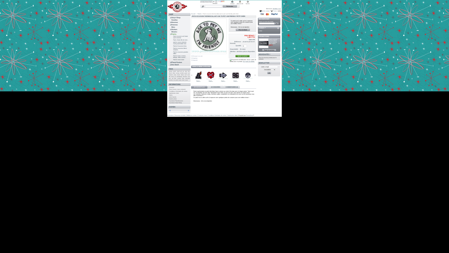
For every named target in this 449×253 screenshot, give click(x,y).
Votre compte (266, 11)
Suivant (255, 75)
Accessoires (215, 87)
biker (174, 73)
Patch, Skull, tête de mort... (180, 40)
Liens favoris (172, 97)
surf (186, 74)
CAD (205, 1)
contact (232, 3)
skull (178, 71)
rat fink (174, 78)
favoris (248, 3)
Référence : (238, 42)
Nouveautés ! (264, 54)
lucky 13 (173, 76)
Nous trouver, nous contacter (177, 89)
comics (179, 78)
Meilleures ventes (192, 115)
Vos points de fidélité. (249, 61)
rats (186, 71)
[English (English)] (219, 1)
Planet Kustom (176, 62)
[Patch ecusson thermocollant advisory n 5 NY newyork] (248, 79)
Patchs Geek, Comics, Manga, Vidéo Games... (179, 56)
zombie (182, 73)
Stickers (174, 29)
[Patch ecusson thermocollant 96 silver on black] (235, 79)
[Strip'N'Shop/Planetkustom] (177, 11)
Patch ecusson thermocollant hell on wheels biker (273, 41)
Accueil (193, 14)
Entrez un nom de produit (266, 21)
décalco (185, 76)
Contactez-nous (202, 115)
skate (182, 74)
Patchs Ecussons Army (179, 46)
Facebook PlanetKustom (176, 101)
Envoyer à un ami (197, 56)
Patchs (173, 34)
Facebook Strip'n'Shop (175, 102)
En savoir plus (199, 87)
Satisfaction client (174, 93)
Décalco (174, 32)
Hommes (174, 22)
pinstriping (179, 76)
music (178, 74)
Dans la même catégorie (201, 66)
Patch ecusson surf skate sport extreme (180, 36)
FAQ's (171, 95)
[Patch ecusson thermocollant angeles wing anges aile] (198, 79)
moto (183, 80)
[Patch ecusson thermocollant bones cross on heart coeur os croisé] (210, 79)
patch (174, 71)
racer (186, 80)
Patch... (198, 81)
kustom (171, 74)
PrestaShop (249, 115)
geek (186, 73)
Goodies (174, 20)
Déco (173, 27)
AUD (202, 1)
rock (188, 74)
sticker (170, 71)
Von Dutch (175, 65)
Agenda (172, 107)
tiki (169, 76)
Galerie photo (173, 99)
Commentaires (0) (232, 87)
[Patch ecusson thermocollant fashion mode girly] (223, 79)
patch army (178, 80)
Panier (261, 28)
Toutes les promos (269, 50)
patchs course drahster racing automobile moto (179, 42)
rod (189, 73)
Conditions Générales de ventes (178, 91)
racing (177, 73)
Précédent (191, 75)
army (175, 74)
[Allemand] (223, 1)
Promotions (264, 36)
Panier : (275, 11)
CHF (209, 1)
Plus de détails (243, 29)
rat (174, 80)
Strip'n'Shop (175, 18)
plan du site (240, 3)
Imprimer (195, 58)
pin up (182, 71)
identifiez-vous (277, 8)
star (183, 78)
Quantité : (239, 46)
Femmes (174, 25)
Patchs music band (178, 59)
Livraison (171, 87)
